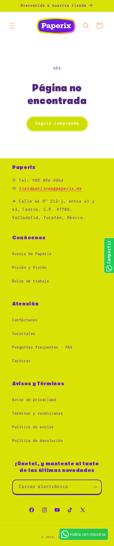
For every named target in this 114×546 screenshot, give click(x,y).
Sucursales (23, 334)
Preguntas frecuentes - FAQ (42, 347)
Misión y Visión (29, 267)
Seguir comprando (57, 123)
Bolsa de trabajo (30, 281)
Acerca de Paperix (31, 254)
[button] (12, 25)
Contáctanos (25, 320)
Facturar (21, 361)
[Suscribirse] (94, 487)
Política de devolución (37, 441)
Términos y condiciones (37, 413)
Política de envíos (33, 427)
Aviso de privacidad (34, 400)
